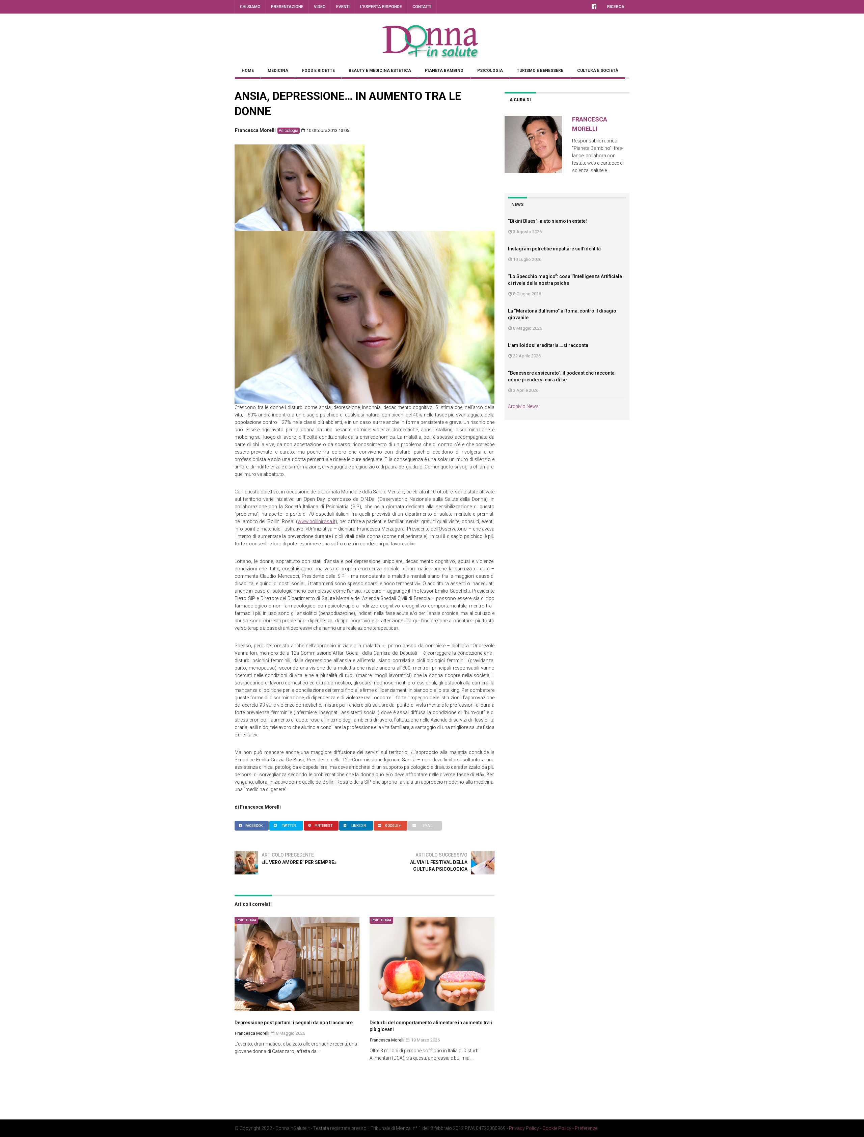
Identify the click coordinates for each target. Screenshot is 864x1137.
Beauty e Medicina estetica (380, 70)
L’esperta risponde (381, 6)
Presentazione (287, 6)
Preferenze (586, 1128)
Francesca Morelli (255, 130)
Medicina (278, 70)
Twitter (289, 826)
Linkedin (358, 826)
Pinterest (323, 826)
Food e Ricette (318, 70)
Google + (393, 826)
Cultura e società (597, 70)
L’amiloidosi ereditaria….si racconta (548, 345)
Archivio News (523, 406)
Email (427, 826)
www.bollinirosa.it (316, 521)
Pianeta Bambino (444, 70)
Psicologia (490, 70)
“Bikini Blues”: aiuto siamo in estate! (547, 221)
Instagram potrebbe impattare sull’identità (554, 248)
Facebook (254, 826)
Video (320, 6)
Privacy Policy (524, 1128)
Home (248, 70)
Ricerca (615, 6)
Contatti (421, 6)
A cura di (520, 99)
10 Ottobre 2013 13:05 (327, 130)
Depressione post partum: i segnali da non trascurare (294, 1022)
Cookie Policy (556, 1128)
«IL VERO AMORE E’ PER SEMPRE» (299, 862)
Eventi (343, 6)
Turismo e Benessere (540, 70)
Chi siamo (250, 6)
